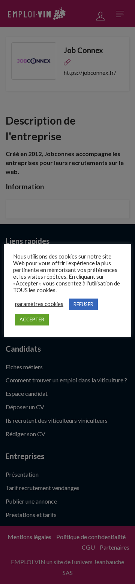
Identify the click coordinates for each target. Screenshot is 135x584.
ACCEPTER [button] (32, 319)
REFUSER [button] (83, 304)
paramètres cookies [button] (39, 304)
